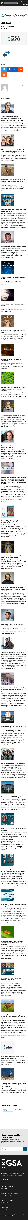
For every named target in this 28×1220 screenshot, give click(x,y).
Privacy (14, 1215)
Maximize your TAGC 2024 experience (12, 797)
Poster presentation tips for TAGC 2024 (13, 763)
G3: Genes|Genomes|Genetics (9, 1191)
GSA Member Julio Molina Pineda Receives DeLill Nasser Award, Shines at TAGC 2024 (13, 653)
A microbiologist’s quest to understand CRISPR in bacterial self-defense (13, 416)
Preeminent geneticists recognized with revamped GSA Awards (13, 905)
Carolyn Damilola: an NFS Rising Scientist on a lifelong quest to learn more (13, 247)
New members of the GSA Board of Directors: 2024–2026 (11, 978)
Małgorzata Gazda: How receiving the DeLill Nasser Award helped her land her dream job (13, 589)
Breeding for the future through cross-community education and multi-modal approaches (13, 1016)
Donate (3, 1205)
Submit (25, 1149)
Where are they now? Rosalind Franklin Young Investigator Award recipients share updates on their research (13, 151)
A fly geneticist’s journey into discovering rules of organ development (13, 556)
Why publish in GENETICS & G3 (9, 1193)
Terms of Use (9, 1215)
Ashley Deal (5, 26)
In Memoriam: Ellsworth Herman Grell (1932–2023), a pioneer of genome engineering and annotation (12, 689)
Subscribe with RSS (6, 1207)
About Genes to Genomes (8, 1196)
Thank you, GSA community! (9, 116)
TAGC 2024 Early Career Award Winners (13, 869)
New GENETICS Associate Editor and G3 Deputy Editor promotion (12, 1057)
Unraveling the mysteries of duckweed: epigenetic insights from (13, 389)
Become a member (6, 1202)
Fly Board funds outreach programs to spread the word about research (12, 942)
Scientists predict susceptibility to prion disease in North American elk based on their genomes (13, 1085)
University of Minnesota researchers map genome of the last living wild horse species (13, 181)
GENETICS (4, 1188)
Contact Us (4, 1210)
